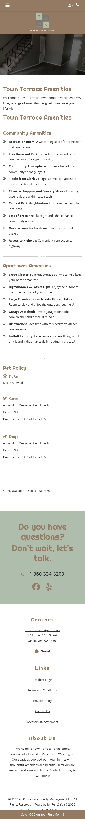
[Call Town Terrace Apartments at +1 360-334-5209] (78, 4)
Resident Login (43, 679)
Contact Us (42, 711)
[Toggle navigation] (7, 5)
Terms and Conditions (43, 690)
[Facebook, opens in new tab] (36, 587)
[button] (71, 5)
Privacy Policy (42, 700)
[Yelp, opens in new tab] (49, 587)
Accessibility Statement (42, 722)
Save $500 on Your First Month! (42, 814)
